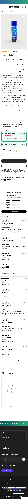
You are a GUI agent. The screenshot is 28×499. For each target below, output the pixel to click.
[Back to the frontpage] (2, 11)
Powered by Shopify (15, 494)
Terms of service (20, 496)
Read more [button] (17, 232)
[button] (14, 144)
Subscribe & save (10, 134)
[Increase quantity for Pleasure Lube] (9, 156)
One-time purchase (10, 144)
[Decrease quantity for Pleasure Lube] (3, 156)
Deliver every (8, 138)
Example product (12, 404)
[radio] (3, 134)
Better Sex (7, 11)
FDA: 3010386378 (17, 493)
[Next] (26, 2)
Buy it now (14, 166)
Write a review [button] (14, 211)
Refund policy (8, 496)
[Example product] (12, 390)
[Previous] (2, 2)
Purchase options (6, 130)
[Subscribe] (23, 459)
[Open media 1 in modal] (23, 16)
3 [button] (14, 360)
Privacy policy (13, 496)
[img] (5, 221)
